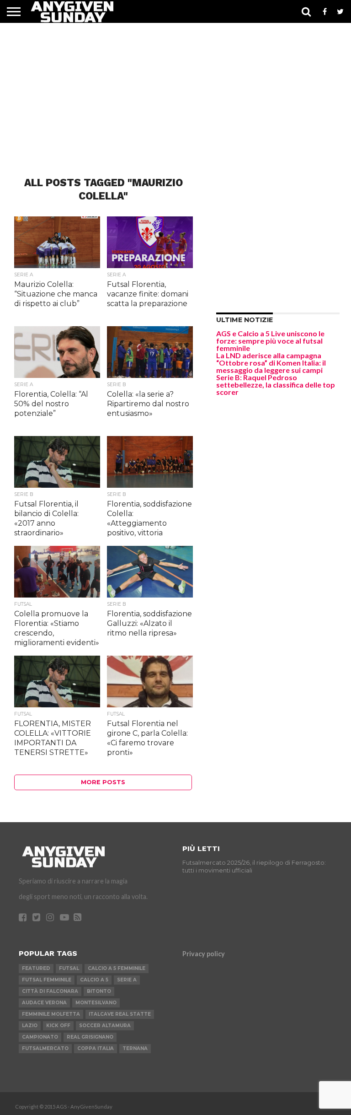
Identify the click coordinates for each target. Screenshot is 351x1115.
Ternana (135, 1048)
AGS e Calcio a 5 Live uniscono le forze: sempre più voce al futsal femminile (270, 340)
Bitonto (99, 991)
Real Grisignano (90, 1037)
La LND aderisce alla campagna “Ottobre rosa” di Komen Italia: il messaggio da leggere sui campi (271, 362)
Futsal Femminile (46, 980)
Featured (36, 968)
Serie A (127, 980)
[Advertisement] (175, 87)
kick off (58, 1026)
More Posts (103, 782)
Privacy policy (203, 954)
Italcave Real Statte (120, 1014)
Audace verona (44, 1003)
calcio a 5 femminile (116, 968)
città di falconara (50, 991)
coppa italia (95, 1048)
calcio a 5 (94, 980)
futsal (69, 968)
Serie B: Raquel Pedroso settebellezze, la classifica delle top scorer (275, 384)
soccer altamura (105, 1026)
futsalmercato (45, 1048)
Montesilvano (96, 1003)
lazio (29, 1026)
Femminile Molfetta (51, 1014)
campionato (40, 1037)
